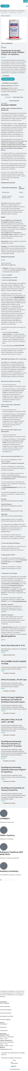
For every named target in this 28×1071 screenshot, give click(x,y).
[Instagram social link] (16, 2)
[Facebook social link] (12, 2)
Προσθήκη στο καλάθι (8, 79)
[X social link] (14, 2)
